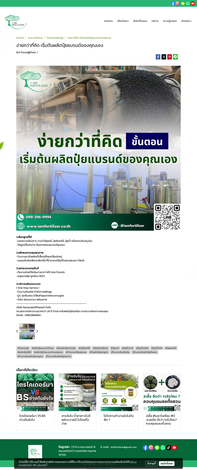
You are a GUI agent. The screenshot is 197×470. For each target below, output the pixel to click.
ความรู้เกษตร (170, 21)
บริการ (155, 21)
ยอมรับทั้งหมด (167, 463)
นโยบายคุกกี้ (42, 465)
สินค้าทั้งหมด (140, 21)
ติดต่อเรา (186, 21)
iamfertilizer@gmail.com (123, 447)
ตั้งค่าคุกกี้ (151, 463)
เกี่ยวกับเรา (123, 21)
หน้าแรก (108, 21)
